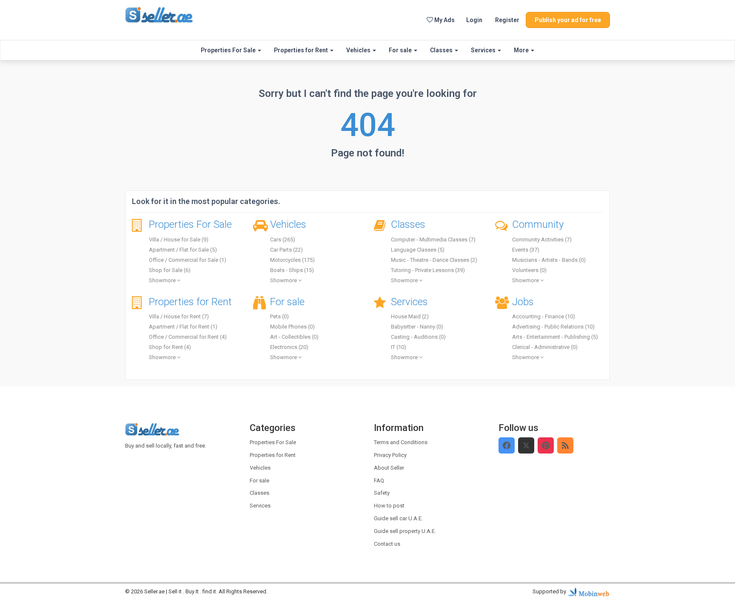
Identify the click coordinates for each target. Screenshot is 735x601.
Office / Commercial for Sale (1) (187, 260)
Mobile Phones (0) (292, 326)
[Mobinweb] (588, 592)
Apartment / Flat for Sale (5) (183, 250)
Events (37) (525, 250)
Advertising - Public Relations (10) (553, 326)
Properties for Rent (301, 50)
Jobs (523, 302)
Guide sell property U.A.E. (405, 531)
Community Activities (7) (542, 239)
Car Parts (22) (286, 250)
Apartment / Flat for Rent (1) (183, 326)
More (522, 50)
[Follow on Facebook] (507, 445)
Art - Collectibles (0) (294, 337)
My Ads (444, 20)
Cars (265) (282, 239)
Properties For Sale (229, 50)
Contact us (387, 544)
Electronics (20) (289, 347)
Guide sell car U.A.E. (398, 518)
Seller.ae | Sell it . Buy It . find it (180, 591)
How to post (389, 505)
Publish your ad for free (568, 20)
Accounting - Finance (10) (543, 316)
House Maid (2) (410, 316)
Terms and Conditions (400, 442)
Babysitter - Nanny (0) (417, 326)
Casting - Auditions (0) (418, 337)
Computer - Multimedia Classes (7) (433, 239)
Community (538, 224)
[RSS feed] (565, 445)
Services (484, 50)
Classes (442, 50)
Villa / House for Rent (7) (179, 316)
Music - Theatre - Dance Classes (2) (434, 260)
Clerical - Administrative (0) (545, 347)
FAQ (379, 480)
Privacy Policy (390, 455)
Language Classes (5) (417, 250)
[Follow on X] (526, 445)
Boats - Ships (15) (292, 270)
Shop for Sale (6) (170, 270)
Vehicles (359, 50)
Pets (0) (279, 316)
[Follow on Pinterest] (546, 445)
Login (474, 20)
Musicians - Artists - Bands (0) (549, 260)
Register (507, 20)
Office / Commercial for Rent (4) (188, 337)
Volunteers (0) (529, 270)
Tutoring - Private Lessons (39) (428, 270)
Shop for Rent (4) (170, 347)
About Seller (389, 468)
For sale (401, 50)
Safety (382, 493)
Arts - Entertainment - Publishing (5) (555, 337)
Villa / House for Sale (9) (178, 239)
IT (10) (398, 347)
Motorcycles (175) (292, 260)
